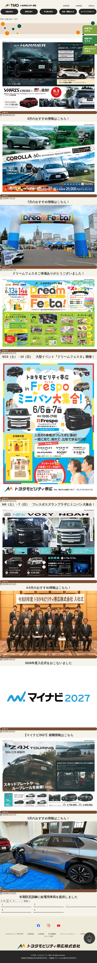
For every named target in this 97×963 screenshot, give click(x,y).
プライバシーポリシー (67, 934)
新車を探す (29, 12)
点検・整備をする (68, 12)
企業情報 (79, 6)
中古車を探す (48, 12)
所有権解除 (52, 934)
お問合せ (91, 6)
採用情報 (66, 6)
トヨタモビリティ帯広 (44, 955)
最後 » (27, 901)
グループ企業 (48, 936)
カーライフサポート (87, 12)
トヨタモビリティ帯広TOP (14, 934)
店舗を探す (9, 12)
